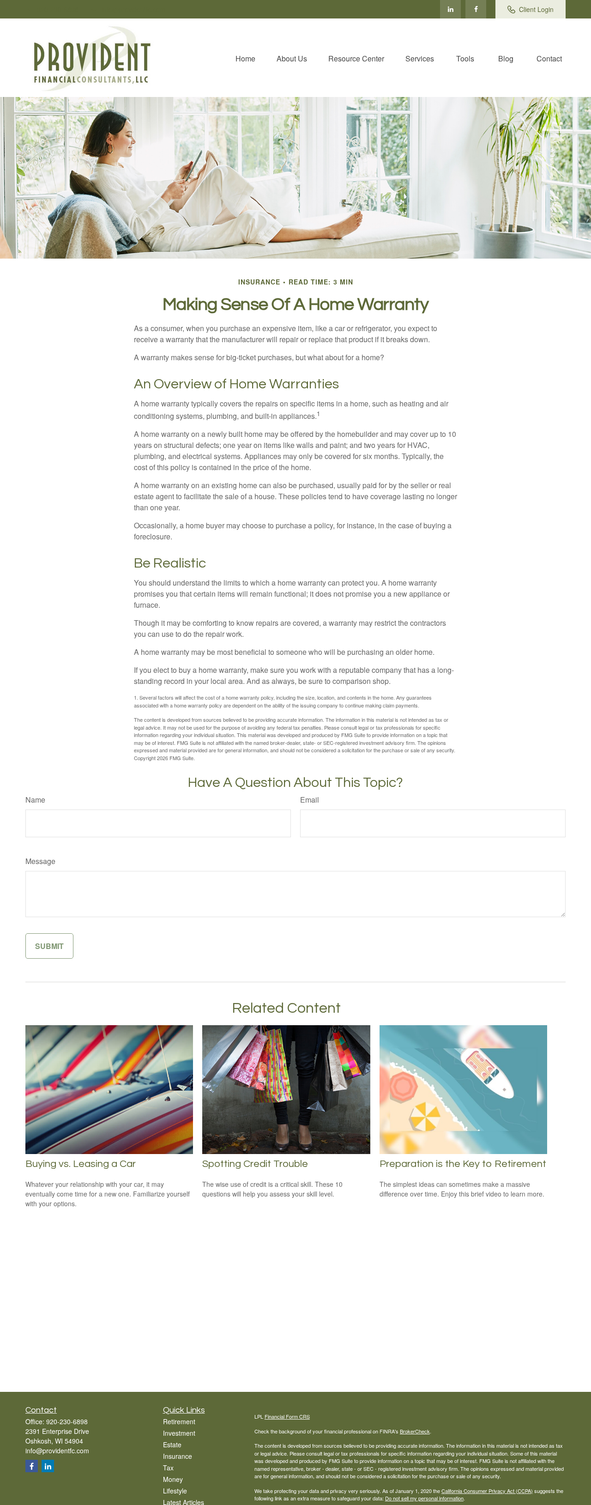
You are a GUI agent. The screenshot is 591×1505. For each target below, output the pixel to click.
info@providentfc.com (133, 9)
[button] (245, 57)
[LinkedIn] (450, 9)
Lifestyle (175, 1490)
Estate (172, 1444)
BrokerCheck (415, 1431)
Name (35, 799)
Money (173, 1479)
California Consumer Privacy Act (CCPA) (487, 1490)
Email (309, 799)
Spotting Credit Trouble (255, 1164)
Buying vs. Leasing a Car (80, 1164)
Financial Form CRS (287, 1416)
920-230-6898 (57, 9)
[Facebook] (475, 9)
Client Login (536, 9)
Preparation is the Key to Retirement (463, 1164)
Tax (168, 1467)
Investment (179, 1433)
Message (40, 861)
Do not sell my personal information (424, 1498)
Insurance (177, 1456)
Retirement (179, 1421)
